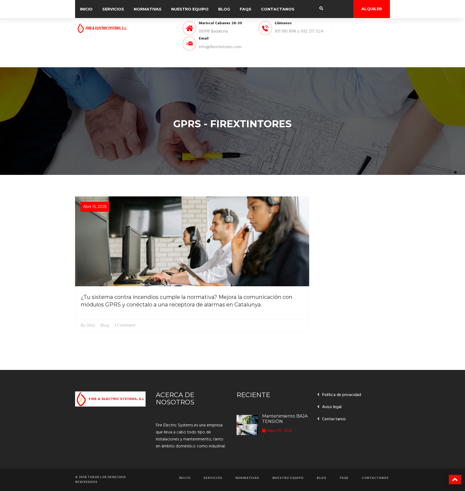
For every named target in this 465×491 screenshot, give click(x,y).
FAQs (245, 9)
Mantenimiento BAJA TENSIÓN (285, 419)
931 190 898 (285, 31)
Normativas (147, 9)
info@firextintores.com (220, 47)
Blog (224, 9)
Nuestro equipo (190, 9)
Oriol (90, 326)
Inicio (86, 9)
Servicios (113, 9)
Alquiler (371, 8)
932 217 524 (312, 31)
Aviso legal (331, 407)
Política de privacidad (341, 394)
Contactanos (277, 9)
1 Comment (125, 326)
